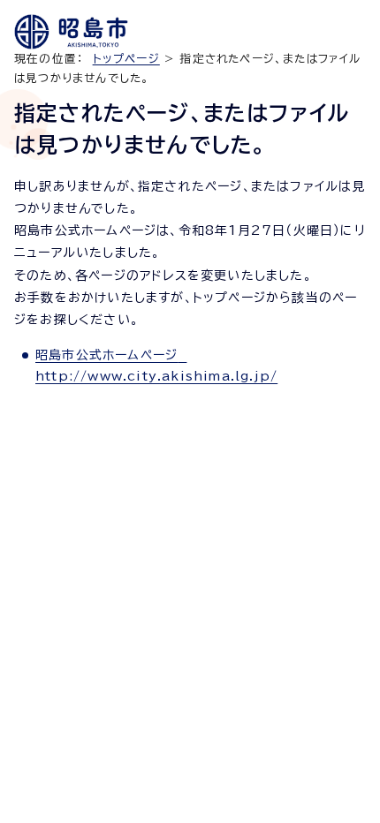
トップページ (126, 58)
